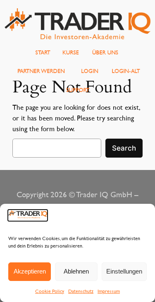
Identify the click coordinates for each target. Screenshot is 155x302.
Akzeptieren (30, 271)
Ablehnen (76, 271)
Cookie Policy (49, 291)
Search (124, 148)
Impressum (109, 291)
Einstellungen (124, 271)
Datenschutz (80, 291)
